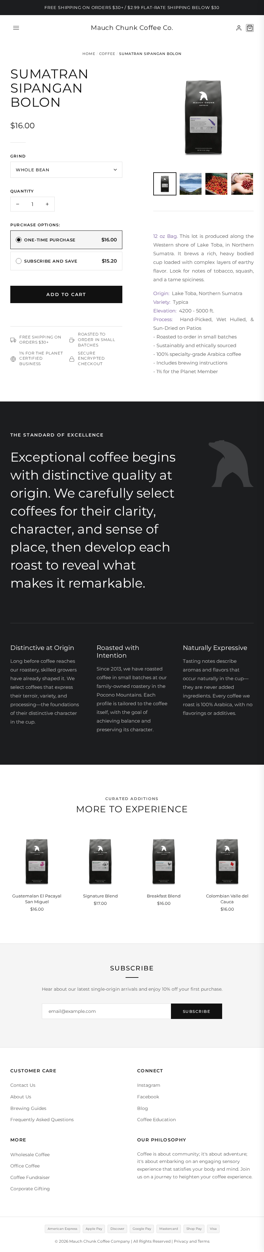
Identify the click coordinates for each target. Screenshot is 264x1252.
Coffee (107, 53)
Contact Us (22, 1085)
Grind (18, 156)
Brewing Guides (28, 1108)
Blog (142, 1108)
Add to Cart (66, 294)
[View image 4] (242, 183)
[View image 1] (164, 183)
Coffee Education (156, 1119)
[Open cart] (250, 28)
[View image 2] (190, 183)
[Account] (239, 28)
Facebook (148, 1097)
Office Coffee (25, 1166)
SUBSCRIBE (196, 1011)
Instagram (148, 1085)
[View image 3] (216, 183)
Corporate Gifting (30, 1189)
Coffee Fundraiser (30, 1177)
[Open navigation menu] (16, 28)
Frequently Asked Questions (42, 1119)
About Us (20, 1097)
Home (88, 53)
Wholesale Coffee (30, 1154)
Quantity (22, 191)
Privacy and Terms (192, 1241)
